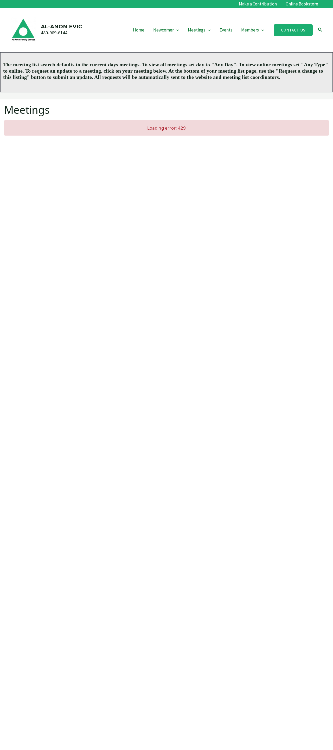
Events (226, 30)
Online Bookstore (302, 4)
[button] (176, 30)
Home (138, 30)
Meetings (196, 30)
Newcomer (163, 30)
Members (250, 30)
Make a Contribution (258, 4)
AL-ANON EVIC (61, 26)
